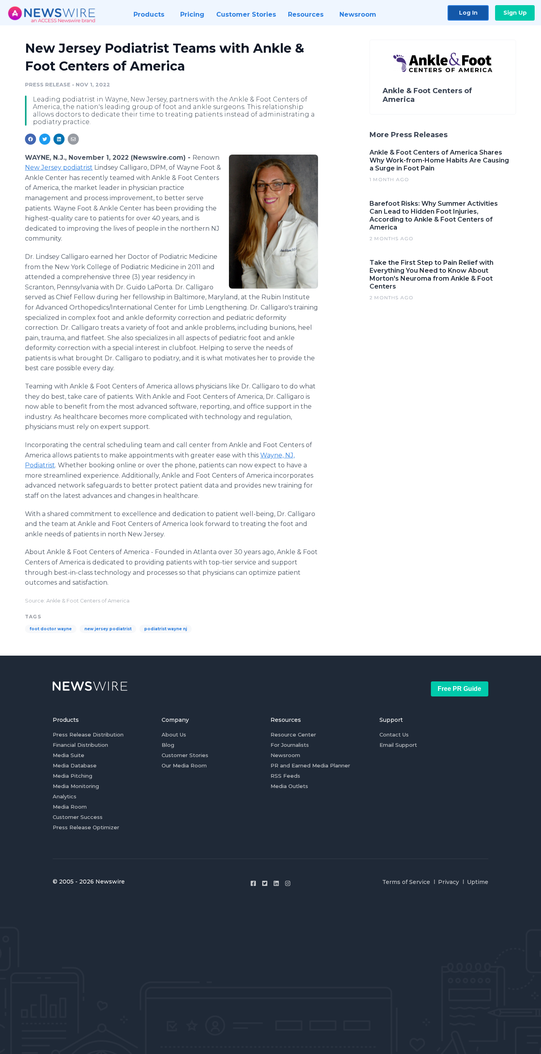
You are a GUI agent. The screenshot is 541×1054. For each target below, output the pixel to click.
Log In (468, 12)
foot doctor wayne (51, 628)
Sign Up (515, 12)
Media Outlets (289, 786)
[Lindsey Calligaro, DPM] (273, 222)
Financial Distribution (80, 745)
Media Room (70, 806)
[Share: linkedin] (59, 139)
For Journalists (289, 745)
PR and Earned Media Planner (310, 765)
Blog (168, 745)
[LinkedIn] (276, 883)
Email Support (398, 745)
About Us (174, 734)
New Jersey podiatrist (59, 167)
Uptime (477, 882)
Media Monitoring (76, 786)
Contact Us (394, 734)
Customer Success (78, 817)
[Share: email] (73, 139)
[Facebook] (253, 883)
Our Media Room (184, 765)
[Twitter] (264, 883)
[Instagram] (287, 883)
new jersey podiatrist (107, 628)
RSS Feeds (285, 776)
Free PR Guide (459, 688)
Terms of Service (406, 882)
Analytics (64, 796)
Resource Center (293, 734)
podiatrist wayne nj (165, 628)
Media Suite (68, 755)
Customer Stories (185, 755)
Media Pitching (72, 776)
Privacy (448, 882)
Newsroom (285, 755)
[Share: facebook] (30, 139)
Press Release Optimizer (86, 827)
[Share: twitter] (44, 139)
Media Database (75, 765)
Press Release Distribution (88, 734)
